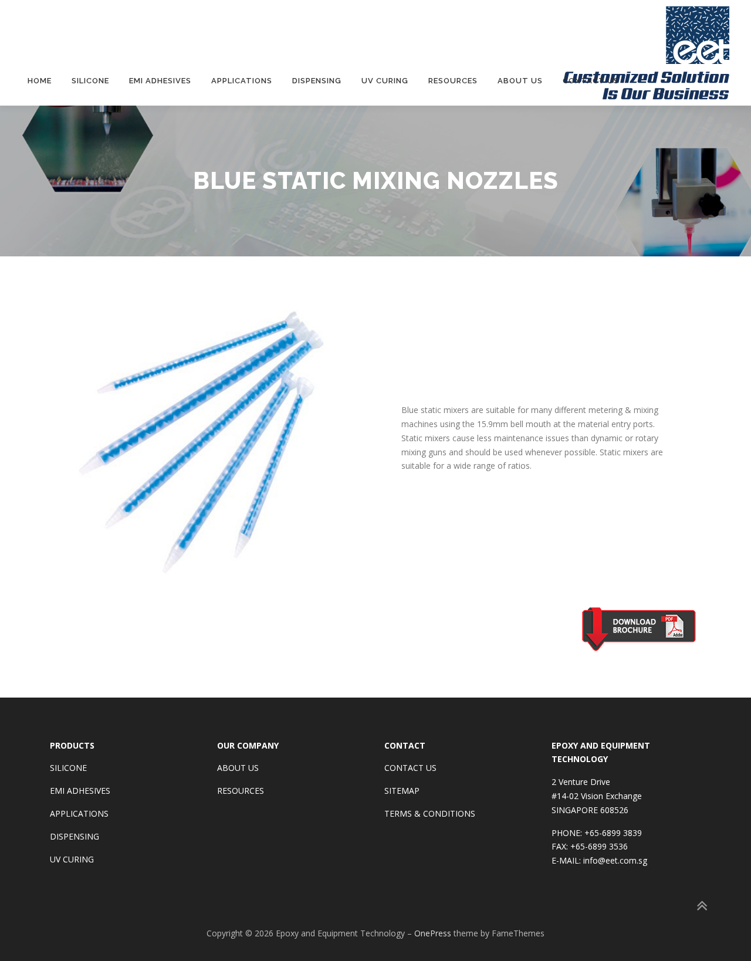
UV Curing (384, 80)
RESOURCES (240, 790)
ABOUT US (238, 767)
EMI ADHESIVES (80, 790)
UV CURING (72, 859)
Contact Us (591, 80)
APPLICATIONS (79, 813)
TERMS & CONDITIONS (429, 813)
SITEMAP (402, 790)
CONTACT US (410, 767)
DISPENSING (74, 836)
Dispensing (316, 80)
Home (40, 80)
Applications (241, 80)
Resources (453, 80)
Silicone (90, 80)
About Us (520, 80)
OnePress (432, 933)
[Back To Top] (701, 906)
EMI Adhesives (160, 80)
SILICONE (68, 767)
